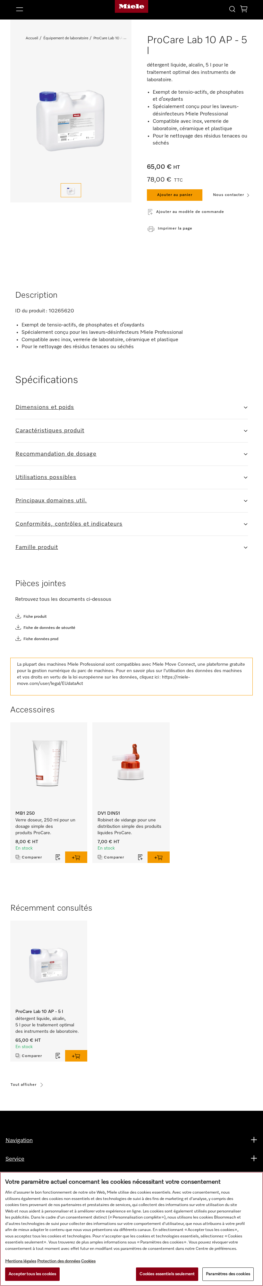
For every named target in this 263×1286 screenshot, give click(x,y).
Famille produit (36, 547)
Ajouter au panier (174, 195)
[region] (131, 1229)
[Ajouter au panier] (76, 857)
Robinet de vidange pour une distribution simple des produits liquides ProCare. (129, 826)
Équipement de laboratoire (65, 38)
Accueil (32, 38)
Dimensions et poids (44, 407)
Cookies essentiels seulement (167, 1274)
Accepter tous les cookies (32, 1274)
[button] (50, 9)
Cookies (88, 1261)
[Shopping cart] (243, 10)
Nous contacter (228, 195)
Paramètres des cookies (228, 1274)
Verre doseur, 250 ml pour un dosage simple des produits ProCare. (45, 826)
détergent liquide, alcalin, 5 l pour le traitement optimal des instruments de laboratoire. (47, 1025)
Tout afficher (24, 1085)
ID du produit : (31, 311)
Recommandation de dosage (56, 454)
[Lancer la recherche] (232, 9)
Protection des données (58, 1261)
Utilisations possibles (45, 477)
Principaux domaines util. (51, 501)
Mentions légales (20, 1261)
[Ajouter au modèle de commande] (58, 857)
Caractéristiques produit (49, 431)
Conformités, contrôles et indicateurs (69, 524)
